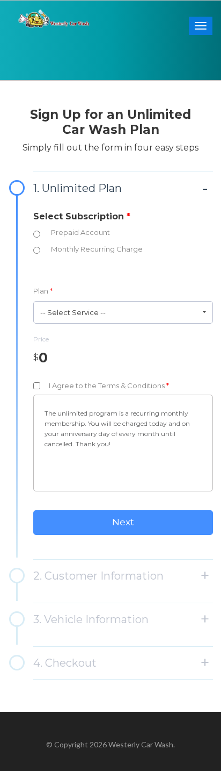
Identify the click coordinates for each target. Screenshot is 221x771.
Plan (43, 291)
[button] (123, 312)
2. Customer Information (98, 575)
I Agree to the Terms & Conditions (109, 385)
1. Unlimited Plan (77, 188)
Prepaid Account (80, 232)
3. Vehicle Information (91, 619)
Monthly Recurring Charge (97, 249)
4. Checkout (65, 662)
